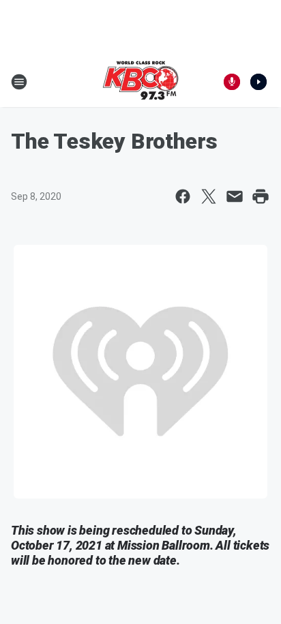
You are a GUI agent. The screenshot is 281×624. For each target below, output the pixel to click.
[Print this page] (260, 196)
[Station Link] (140, 82)
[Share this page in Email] (234, 196)
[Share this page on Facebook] (182, 196)
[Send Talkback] (232, 82)
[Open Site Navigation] (19, 82)
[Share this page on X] (208, 196)
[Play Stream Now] (258, 82)
